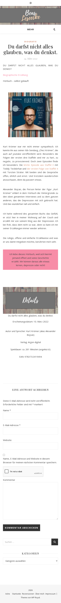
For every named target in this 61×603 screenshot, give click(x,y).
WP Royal (35, 597)
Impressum (50, 593)
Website (7, 440)
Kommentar (9, 479)
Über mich (39, 593)
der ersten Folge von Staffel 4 (42, 168)
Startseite (16, 593)
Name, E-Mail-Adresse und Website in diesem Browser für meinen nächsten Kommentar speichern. (30, 460)
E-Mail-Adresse (11, 425)
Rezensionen (28, 593)
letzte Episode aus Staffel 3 (39, 164)
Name (7, 410)
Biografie (30, 41)
